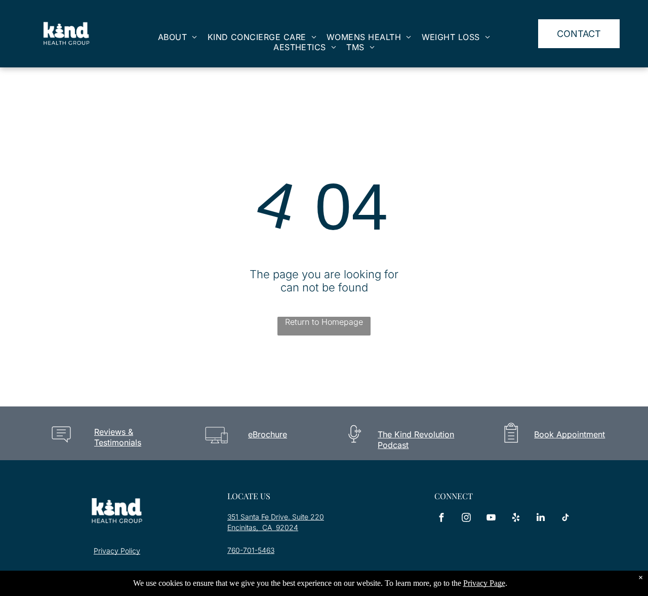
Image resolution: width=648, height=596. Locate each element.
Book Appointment (569, 434)
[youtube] (491, 518)
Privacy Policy (117, 550)
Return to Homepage (324, 322)
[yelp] (516, 518)
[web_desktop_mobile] (216, 446)
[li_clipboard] (511, 446)
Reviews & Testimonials (117, 437)
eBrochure (267, 434)
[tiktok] (565, 518)
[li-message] (61, 446)
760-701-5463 (250, 550)
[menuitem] (177, 37)
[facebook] (441, 518)
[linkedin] (541, 518)
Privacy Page (484, 583)
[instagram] (466, 518)
